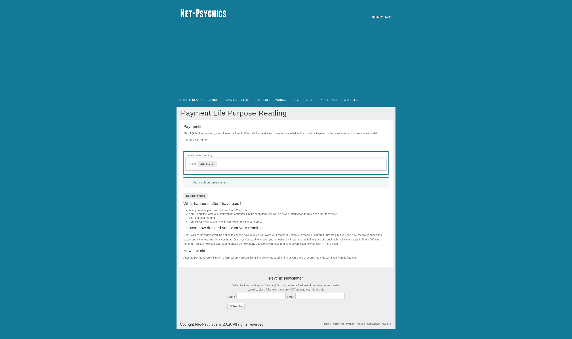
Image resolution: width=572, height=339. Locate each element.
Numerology (302, 100)
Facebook (389, 10)
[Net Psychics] (286, 13)
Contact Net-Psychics (379, 323)
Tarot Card (328, 100)
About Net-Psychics (270, 100)
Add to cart (207, 164)
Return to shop (195, 196)
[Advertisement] (286, 60)
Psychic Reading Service (198, 100)
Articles (351, 100)
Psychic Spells (236, 100)
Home (327, 323)
